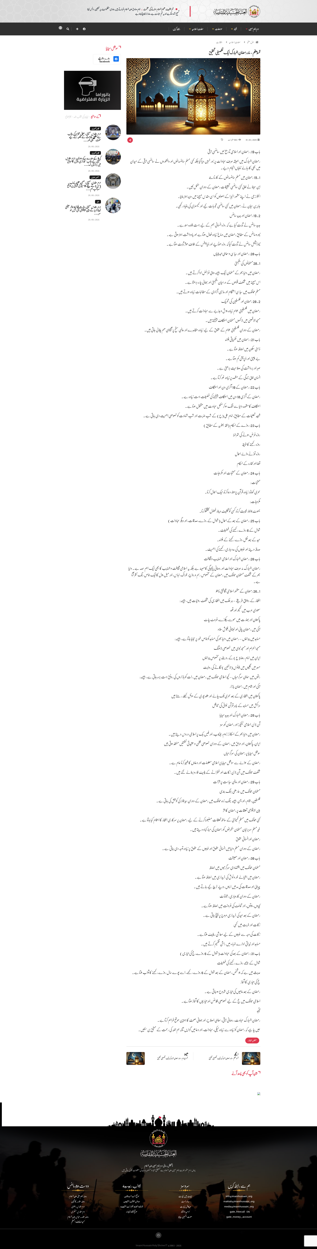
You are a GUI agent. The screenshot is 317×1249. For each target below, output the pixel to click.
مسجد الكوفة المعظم (78, 1222)
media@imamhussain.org (239, 1206)
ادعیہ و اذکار (185, 1211)
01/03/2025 (251, 139)
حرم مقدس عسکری (78, 1211)
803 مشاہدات (233, 139)
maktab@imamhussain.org (238, 1201)
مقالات (219, 42)
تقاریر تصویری (95, 128)
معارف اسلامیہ (197, 29)
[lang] (60, 28)
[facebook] (84, 29)
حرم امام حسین (253, 29)
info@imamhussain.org (239, 1196)
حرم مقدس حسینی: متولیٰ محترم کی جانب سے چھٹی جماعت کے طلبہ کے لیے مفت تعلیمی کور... (84, 136)
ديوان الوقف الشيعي (131, 1201)
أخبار (235, 29)
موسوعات (218, 29)
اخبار (98, 202)
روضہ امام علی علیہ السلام (78, 1196)
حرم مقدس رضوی (78, 1206)
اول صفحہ (250, 42)
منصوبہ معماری (95, 177)
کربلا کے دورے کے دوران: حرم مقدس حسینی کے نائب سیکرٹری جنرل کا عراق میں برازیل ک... (83, 161)
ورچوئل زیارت (185, 1206)
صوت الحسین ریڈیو (185, 1217)
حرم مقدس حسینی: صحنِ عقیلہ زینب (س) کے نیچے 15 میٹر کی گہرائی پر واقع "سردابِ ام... (84, 185)
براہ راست (185, 1201)
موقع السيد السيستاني (131, 1196)
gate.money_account (239, 1217)
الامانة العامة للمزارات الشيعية (131, 1206)
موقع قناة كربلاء (131, 1211)
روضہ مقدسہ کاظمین (78, 1201)
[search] (67, 29)
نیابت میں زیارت (185, 1196)
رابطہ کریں (176, 29)
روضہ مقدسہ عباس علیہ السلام (78, 1217)
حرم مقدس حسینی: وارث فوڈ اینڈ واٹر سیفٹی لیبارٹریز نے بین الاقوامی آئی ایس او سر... (83, 210)
